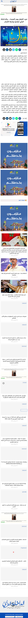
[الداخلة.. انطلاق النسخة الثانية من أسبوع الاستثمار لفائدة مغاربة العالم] (14, 531)
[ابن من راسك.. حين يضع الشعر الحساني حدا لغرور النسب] (14, 496)
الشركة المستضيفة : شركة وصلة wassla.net (14, 614)
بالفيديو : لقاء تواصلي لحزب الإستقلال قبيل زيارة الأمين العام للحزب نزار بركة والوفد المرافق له (14, 396)
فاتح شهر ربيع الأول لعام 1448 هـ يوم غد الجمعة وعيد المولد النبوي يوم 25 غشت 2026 (14, 418)
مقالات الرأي (24, 260)
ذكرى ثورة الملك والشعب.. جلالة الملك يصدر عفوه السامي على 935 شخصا (14, 296)
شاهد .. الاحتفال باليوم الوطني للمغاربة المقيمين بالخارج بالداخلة (14, 562)
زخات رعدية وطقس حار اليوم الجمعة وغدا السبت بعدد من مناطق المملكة (14, 339)
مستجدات (24, 382)
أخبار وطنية (24, 235)
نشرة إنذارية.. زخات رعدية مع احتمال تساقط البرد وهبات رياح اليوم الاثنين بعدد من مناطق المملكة (14, 583)
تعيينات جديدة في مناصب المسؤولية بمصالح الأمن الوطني (14, 317)
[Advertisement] (14, 73)
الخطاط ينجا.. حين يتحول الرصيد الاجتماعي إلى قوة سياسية (14, 274)
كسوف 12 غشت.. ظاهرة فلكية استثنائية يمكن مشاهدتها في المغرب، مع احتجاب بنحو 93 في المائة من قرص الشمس (14, 440)
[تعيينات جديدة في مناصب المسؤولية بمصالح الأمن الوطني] (14, 307)
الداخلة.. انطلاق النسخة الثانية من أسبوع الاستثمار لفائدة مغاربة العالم (14, 540)
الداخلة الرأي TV (23, 548)
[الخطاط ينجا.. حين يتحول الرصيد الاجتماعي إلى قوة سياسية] (14, 264)
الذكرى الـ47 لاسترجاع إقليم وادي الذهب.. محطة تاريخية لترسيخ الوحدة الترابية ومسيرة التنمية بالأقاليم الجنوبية (14, 361)
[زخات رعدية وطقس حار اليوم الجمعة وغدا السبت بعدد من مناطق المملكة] (14, 329)
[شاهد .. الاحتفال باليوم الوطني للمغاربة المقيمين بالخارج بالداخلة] (14, 552)
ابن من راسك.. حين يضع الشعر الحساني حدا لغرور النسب (14, 506)
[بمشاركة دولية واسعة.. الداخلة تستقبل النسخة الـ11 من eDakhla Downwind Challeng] (14, 453)
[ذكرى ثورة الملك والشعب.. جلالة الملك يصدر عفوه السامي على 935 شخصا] (14, 286)
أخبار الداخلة (24, 346)
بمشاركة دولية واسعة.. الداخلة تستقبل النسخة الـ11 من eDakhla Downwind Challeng (14, 463)
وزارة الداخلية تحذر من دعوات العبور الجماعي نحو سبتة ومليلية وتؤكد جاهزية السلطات (14, 484)
